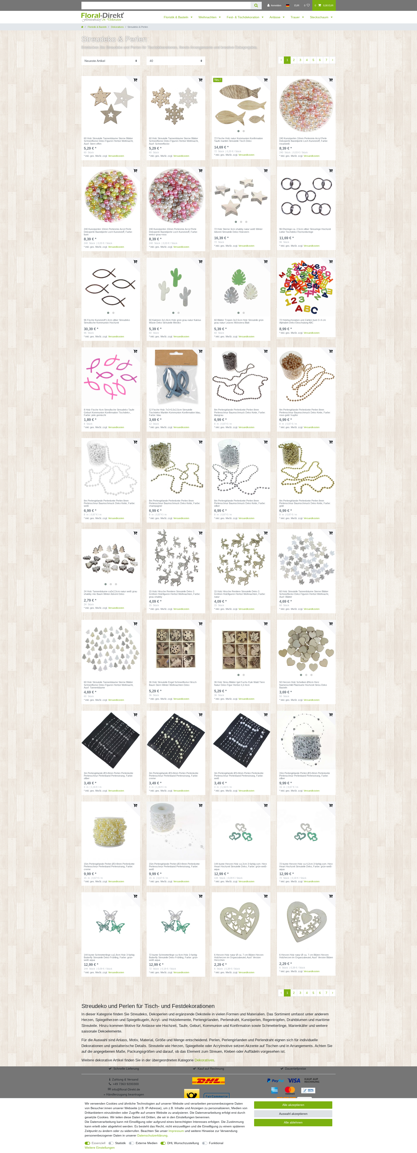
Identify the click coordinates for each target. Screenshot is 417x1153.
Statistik (120, 1143)
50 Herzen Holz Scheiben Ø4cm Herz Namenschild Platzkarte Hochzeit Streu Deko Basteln (303, 685)
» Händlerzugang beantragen (124, 1094)
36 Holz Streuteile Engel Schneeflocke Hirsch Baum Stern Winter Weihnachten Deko (173, 683)
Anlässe (275, 17)
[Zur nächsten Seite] (332, 60)
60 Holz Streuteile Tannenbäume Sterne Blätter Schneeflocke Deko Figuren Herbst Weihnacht (108, 141)
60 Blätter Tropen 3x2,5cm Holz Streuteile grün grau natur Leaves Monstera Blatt (238, 321)
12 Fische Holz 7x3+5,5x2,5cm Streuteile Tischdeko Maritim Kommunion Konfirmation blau (175, 412)
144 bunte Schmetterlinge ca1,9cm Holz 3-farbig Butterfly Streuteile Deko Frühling (109, 957)
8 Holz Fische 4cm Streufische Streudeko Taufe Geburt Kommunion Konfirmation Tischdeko (109, 412)
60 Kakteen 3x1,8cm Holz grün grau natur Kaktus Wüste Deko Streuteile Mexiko (175, 321)
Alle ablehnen (293, 1122)
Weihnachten (208, 17)
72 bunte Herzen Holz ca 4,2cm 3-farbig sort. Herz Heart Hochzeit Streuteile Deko (306, 867)
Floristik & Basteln (176, 17)
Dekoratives (117, 27)
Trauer (296, 17)
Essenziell (98, 1143)
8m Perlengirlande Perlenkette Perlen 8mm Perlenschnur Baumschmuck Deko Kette (239, 412)
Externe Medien (146, 1143)
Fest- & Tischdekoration (243, 17)
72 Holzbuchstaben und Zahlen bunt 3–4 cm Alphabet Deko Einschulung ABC (302, 321)
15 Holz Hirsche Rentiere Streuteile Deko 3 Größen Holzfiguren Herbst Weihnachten (174, 594)
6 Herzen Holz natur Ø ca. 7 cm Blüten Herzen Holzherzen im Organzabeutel (238, 957)
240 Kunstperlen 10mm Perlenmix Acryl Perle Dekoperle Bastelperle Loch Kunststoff (303, 141)
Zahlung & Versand (125, 1079)
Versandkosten (116, 156)
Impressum (176, 1131)
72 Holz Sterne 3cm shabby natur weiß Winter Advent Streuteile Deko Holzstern (238, 230)
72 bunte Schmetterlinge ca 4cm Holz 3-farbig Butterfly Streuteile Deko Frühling (173, 957)
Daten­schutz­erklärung (152, 1135)
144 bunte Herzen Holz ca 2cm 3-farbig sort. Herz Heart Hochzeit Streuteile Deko (240, 867)
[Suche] (256, 5)
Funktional (216, 1143)
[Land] (288, 5)
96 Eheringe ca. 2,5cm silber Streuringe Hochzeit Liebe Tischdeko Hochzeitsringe (305, 230)
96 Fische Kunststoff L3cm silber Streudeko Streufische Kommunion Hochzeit (107, 321)
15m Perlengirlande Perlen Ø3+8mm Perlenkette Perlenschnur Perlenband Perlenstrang (304, 776)
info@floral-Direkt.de (124, 1089)
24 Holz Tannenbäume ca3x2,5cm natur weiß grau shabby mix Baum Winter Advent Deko (110, 592)
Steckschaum (319, 17)
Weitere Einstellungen (100, 1147)
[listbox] (241, 105)
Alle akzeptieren (293, 1105)
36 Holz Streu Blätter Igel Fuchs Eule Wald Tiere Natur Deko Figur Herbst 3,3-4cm (239, 683)
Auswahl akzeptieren (293, 1113)
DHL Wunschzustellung (183, 1143)
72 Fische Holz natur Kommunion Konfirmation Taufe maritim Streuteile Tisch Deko (238, 139)
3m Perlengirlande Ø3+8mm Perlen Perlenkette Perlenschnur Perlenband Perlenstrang (108, 776)
